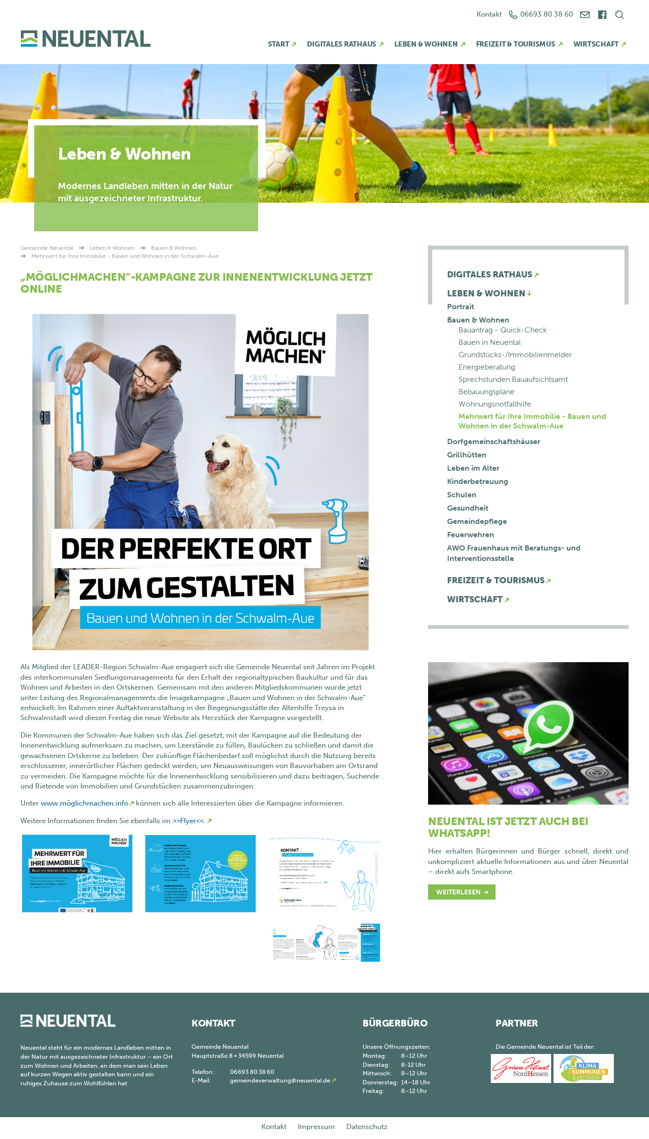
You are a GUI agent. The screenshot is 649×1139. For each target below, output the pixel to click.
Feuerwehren (470, 534)
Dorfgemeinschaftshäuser (493, 441)
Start (278, 44)
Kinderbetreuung (477, 481)
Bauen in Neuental (489, 342)
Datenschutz (367, 1126)
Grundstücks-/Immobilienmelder (515, 354)
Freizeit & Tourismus (515, 44)
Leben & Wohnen (426, 44)
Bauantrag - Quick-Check (502, 329)
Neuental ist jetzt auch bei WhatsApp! (508, 827)
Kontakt (489, 14)
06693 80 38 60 (546, 14)
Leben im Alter (473, 468)
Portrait (460, 306)
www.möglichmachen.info (84, 803)
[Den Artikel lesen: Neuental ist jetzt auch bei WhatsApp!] (528, 733)
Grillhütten (467, 454)
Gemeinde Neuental (46, 248)
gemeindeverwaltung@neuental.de (280, 1080)
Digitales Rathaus (341, 44)
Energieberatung (486, 366)
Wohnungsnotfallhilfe (494, 403)
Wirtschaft (596, 44)
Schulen (462, 494)
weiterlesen (458, 892)
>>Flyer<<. (189, 820)
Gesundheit (467, 508)
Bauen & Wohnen (173, 248)
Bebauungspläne (486, 391)
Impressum (316, 1126)
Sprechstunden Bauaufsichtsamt (513, 379)
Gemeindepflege (477, 521)
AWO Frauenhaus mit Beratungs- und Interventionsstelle (514, 553)
